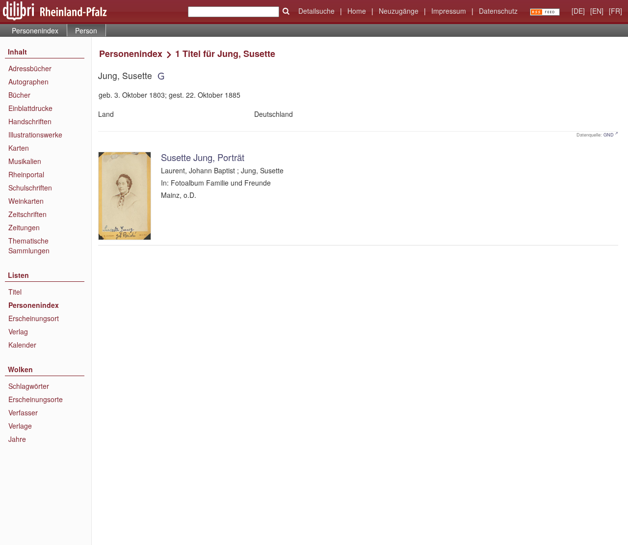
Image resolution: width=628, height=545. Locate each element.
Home (356, 11)
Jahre (17, 439)
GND (608, 135)
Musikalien (24, 161)
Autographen (28, 81)
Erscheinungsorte (35, 399)
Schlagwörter (28, 386)
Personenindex (35, 30)
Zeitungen (24, 227)
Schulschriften (30, 187)
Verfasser (23, 412)
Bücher (19, 95)
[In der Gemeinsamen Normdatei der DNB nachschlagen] (161, 75)
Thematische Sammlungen (29, 245)
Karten (18, 148)
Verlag (18, 331)
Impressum (448, 11)
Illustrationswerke (35, 134)
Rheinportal (26, 174)
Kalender (22, 345)
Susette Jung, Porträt (202, 157)
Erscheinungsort (33, 318)
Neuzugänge (399, 11)
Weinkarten (26, 201)
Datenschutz (498, 11)
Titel (15, 292)
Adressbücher (30, 68)
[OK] (286, 11)
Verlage (20, 426)
